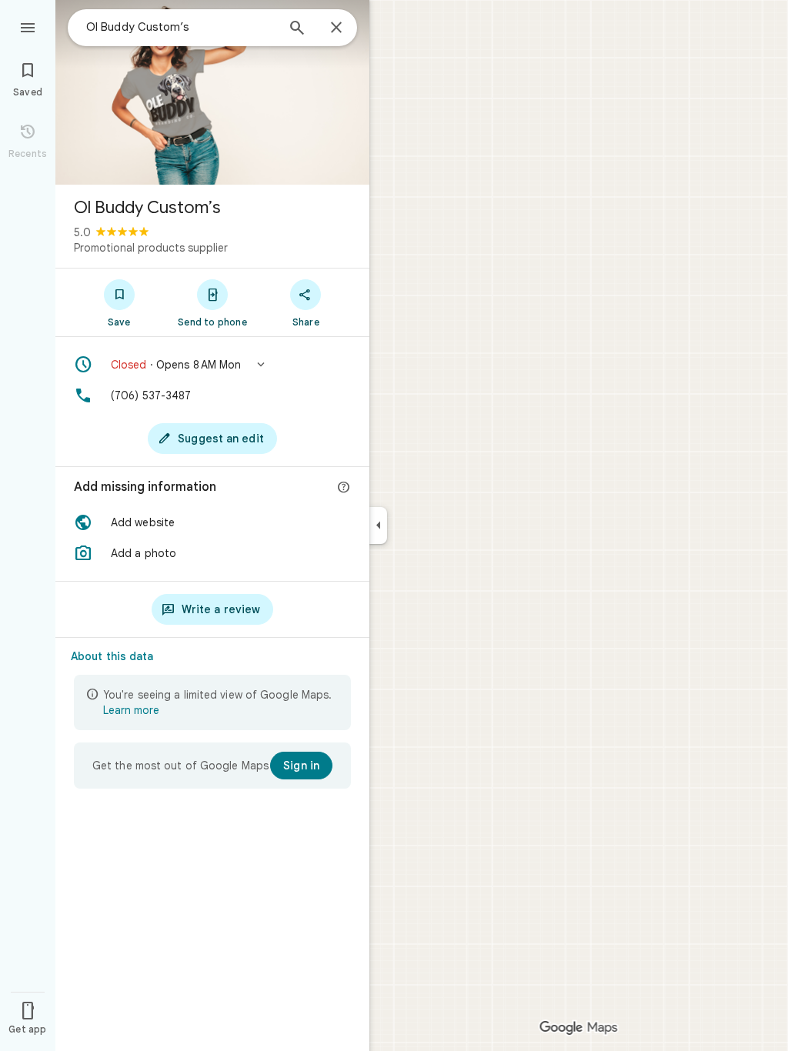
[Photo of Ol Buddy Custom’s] (212, 92)
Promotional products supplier (151, 248)
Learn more (131, 710)
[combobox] (180, 27)
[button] (212, 364)
